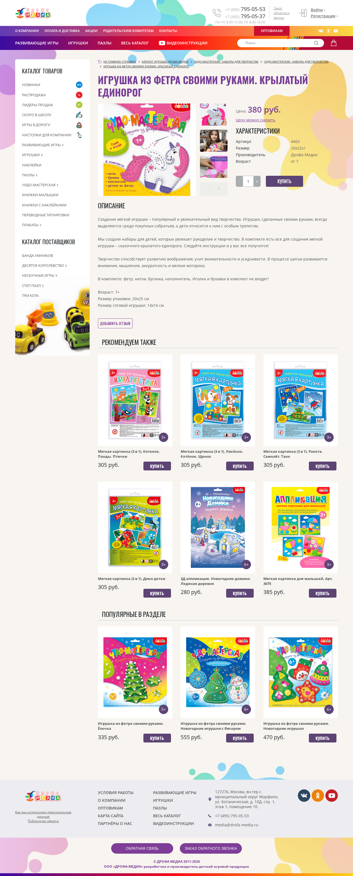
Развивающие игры (41, 144)
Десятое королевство (43, 265)
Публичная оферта (43, 821)
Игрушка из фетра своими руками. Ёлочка (131, 726)
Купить (157, 466)
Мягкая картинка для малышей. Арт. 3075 (298, 581)
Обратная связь (142, 848)
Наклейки (31, 165)
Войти (317, 9)
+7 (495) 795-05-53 (232, 815)
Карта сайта (110, 815)
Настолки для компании (46, 134)
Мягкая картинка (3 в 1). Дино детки (131, 578)
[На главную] (33, 13)
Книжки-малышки (40, 194)
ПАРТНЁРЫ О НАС (115, 823)
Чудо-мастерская (38, 184)
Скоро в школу (36, 114)
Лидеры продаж (37, 104)
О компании (27, 30)
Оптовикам (272, 30)
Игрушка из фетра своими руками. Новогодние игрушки (296, 726)
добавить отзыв (115, 323)
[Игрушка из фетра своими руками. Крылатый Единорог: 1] (214, 114)
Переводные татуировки (45, 214)
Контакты (168, 30)
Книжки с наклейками (44, 205)
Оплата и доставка (62, 30)
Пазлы (104, 43)
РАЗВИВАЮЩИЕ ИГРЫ (36, 43)
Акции (91, 30)
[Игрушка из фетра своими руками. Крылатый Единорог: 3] (214, 167)
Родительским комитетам (128, 30)
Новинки (31, 84)
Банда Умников (37, 255)
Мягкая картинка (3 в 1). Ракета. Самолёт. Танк (293, 454)
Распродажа (34, 94)
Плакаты (30, 224)
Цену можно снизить (255, 120)
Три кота (30, 295)
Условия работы (115, 792)
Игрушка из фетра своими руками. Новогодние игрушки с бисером (213, 726)
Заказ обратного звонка (282, 13)
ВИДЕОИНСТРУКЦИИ (187, 43)
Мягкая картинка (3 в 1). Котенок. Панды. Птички (129, 454)
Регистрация (323, 15)
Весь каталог (135, 43)
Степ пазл (31, 285)
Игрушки (78, 43)
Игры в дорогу (36, 124)
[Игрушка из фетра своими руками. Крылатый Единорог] (147, 149)
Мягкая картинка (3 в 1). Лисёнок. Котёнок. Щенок (212, 454)
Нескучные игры (38, 275)
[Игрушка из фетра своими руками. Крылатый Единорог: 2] (214, 141)
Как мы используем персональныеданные (43, 814)
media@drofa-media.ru (236, 824)
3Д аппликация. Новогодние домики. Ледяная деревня (216, 581)
